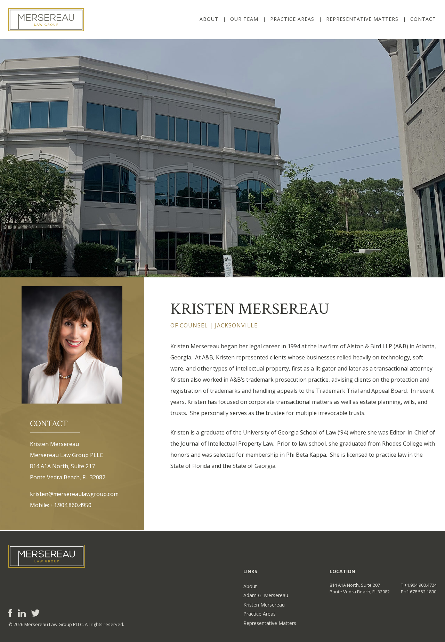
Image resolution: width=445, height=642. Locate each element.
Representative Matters (362, 19)
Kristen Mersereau (264, 604)
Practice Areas (292, 19)
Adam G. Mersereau (265, 595)
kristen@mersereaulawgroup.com (74, 494)
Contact (423, 19)
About (209, 19)
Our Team (244, 19)
